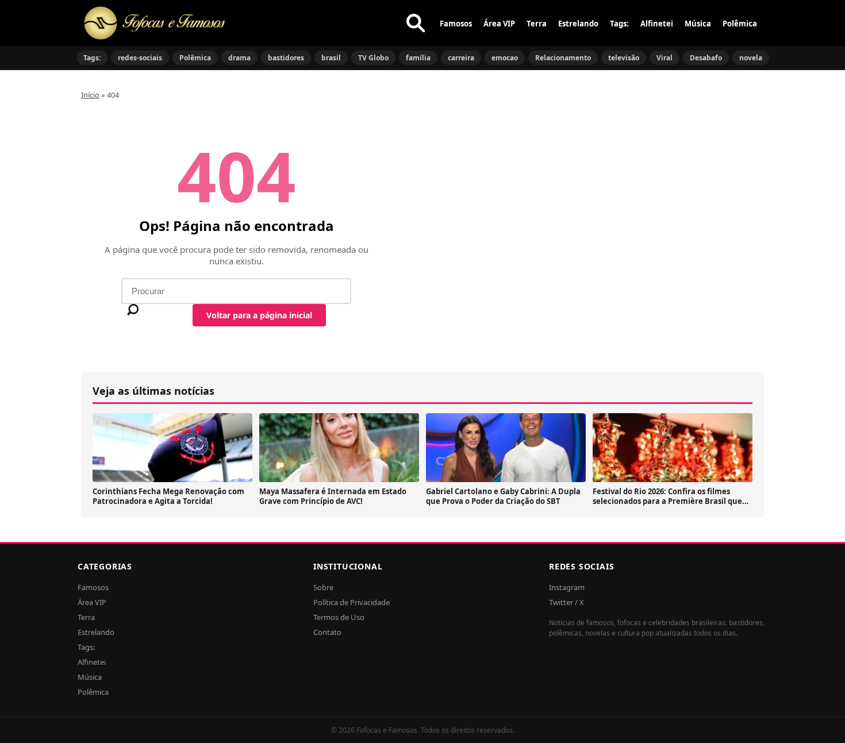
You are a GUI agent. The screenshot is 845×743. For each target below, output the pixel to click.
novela (750, 58)
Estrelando (578, 23)
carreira (461, 58)
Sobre (323, 587)
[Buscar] (415, 23)
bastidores (286, 58)
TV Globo (373, 58)
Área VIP (499, 23)
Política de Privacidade (351, 602)
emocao (504, 58)
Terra (537, 23)
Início (90, 95)
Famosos (456, 23)
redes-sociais (140, 58)
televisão (623, 58)
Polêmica (740, 23)
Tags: (619, 23)
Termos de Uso (338, 617)
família (418, 58)
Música (698, 23)
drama (239, 58)
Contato (327, 632)
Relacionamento (563, 58)
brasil (331, 58)
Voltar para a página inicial (259, 315)
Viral (664, 58)
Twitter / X (566, 602)
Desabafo (706, 58)
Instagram (567, 587)
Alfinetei (656, 23)
